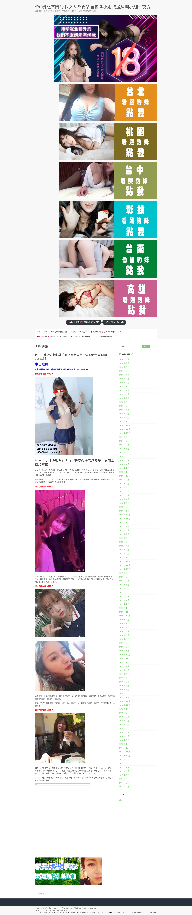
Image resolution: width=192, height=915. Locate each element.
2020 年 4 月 (124, 639)
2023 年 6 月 (124, 491)
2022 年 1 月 (124, 557)
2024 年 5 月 (124, 453)
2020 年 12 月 (124, 608)
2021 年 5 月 (124, 589)
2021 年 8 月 (124, 577)
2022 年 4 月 (124, 546)
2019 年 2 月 (124, 693)
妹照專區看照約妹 (59, 332)
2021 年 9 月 (124, 573)
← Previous (39, 894)
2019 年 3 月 (124, 690)
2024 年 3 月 (124, 460)
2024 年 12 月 (124, 425)
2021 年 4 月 (124, 592)
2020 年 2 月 (124, 647)
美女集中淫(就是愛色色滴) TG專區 (84, 322)
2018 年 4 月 (124, 732)
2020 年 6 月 (124, 631)
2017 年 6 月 (124, 771)
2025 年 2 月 (124, 418)
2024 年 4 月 (124, 456)
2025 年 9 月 (124, 390)
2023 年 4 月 (124, 499)
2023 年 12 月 (124, 472)
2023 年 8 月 (124, 484)
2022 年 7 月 (124, 534)
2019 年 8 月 (124, 670)
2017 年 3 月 (124, 783)
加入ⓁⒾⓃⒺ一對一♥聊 (114, 322)
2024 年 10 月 (124, 433)
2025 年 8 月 (124, 394)
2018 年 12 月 (124, 701)
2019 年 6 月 (124, 678)
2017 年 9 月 (124, 760)
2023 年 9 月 (124, 480)
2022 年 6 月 (124, 538)
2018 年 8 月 (124, 717)
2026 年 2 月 (124, 383)
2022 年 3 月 (124, 550)
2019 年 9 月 (124, 666)
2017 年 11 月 (124, 752)
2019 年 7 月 (124, 674)
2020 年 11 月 (124, 612)
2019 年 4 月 (124, 686)
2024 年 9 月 (124, 437)
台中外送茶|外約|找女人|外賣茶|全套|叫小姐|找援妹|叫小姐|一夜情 (92, 6)
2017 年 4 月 (124, 779)
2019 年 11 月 (124, 659)
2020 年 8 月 (124, 624)
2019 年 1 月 (124, 697)
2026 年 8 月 (124, 359)
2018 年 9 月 (124, 713)
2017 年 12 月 (124, 748)
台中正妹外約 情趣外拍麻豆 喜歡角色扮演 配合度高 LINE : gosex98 (72, 356)
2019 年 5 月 (124, 682)
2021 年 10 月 (124, 569)
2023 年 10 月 (124, 476)
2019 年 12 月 (124, 655)
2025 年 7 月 (124, 398)
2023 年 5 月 (124, 495)
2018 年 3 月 (124, 736)
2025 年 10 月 (124, 386)
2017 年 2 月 (124, 787)
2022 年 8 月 (124, 530)
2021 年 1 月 (124, 604)
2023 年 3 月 (124, 503)
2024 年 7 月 (124, 445)
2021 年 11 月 (124, 565)
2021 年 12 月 (124, 561)
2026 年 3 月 (124, 379)
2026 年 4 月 (124, 375)
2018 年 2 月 (124, 740)
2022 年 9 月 (124, 526)
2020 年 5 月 (124, 635)
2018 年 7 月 (124, 721)
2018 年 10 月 (124, 709)
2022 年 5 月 (124, 542)
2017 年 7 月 (124, 767)
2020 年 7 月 (124, 627)
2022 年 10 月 (124, 523)
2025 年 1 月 (124, 421)
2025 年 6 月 (124, 402)
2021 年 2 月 (124, 600)
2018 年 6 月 (124, 725)
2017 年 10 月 (124, 756)
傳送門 (50, 374)
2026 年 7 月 (124, 363)
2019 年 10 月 (124, 662)
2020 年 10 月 (124, 616)
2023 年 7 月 (124, 488)
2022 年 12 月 (124, 515)
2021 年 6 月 (124, 585)
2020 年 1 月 (124, 651)
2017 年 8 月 (124, 763)
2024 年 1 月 (124, 468)
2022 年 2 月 (124, 554)
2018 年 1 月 (124, 744)
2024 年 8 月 (124, 441)
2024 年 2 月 (124, 464)
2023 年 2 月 (124, 507)
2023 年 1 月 (124, 511)
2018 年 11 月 (124, 705)
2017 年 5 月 (124, 775)
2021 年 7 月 (124, 581)
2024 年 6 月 (124, 449)
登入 (38, 332)
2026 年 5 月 (124, 371)
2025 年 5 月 (124, 406)
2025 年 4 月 (124, 410)
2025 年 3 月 (124, 414)
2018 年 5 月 (124, 728)
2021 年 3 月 (124, 596)
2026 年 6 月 (124, 367)
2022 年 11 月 (124, 519)
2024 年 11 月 (124, 429)
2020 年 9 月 (124, 620)
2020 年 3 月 (124, 643)
